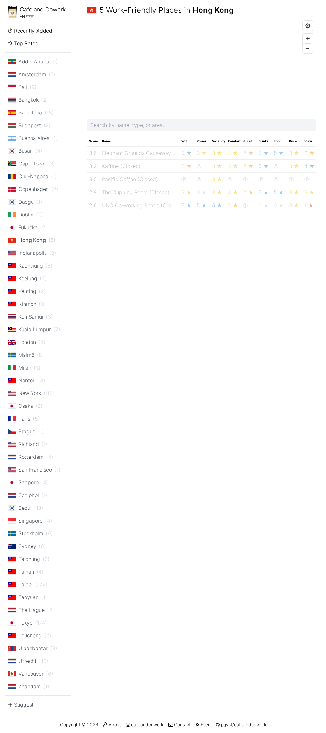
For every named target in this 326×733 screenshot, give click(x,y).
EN (22, 16)
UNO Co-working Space (130, 205)
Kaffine (110, 166)
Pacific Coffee (119, 179)
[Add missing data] (199, 166)
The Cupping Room (125, 192)
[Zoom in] (308, 38)
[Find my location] (308, 26)
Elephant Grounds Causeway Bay (141, 153)
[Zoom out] (308, 48)
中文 (30, 16)
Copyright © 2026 (79, 724)
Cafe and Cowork (43, 9)
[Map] (201, 66)
